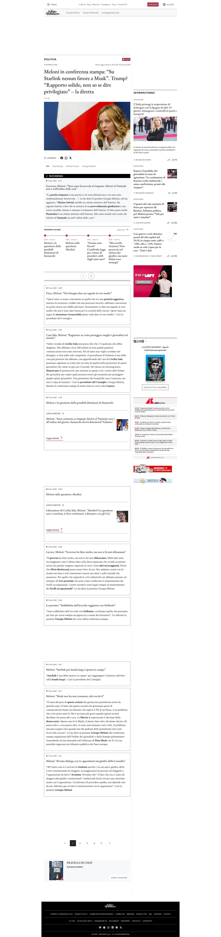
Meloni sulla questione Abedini (73, 246)
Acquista (119, 877)
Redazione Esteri (142, 160)
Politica (50, 59)
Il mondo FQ (121, 4)
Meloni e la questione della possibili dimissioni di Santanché (52, 249)
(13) (175, 160)
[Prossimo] (91, 276)
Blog (88, 4)
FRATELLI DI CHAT (79, 863)
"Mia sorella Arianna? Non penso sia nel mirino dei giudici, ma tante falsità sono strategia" (118, 252)
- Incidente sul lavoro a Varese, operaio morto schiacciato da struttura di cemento (153, 423)
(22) (175, 223)
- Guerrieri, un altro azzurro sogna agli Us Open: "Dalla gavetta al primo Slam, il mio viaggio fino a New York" (154, 442)
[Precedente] (83, 276)
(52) (175, 256)
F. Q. (47, 98)
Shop (114, 4)
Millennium (96, 4)
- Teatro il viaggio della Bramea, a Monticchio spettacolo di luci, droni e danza (152, 429)
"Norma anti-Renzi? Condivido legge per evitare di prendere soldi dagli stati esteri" (96, 251)
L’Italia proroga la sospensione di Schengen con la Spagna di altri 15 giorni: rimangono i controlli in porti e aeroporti (155, 109)
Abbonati (153, 4)
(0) (176, 193)
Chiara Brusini (141, 256)
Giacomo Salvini (142, 223)
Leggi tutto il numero (155, 387)
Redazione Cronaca (144, 193)
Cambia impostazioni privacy (102, 914)
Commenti (51, 158)
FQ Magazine (106, 4)
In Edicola (82, 4)
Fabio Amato (155, 256)
